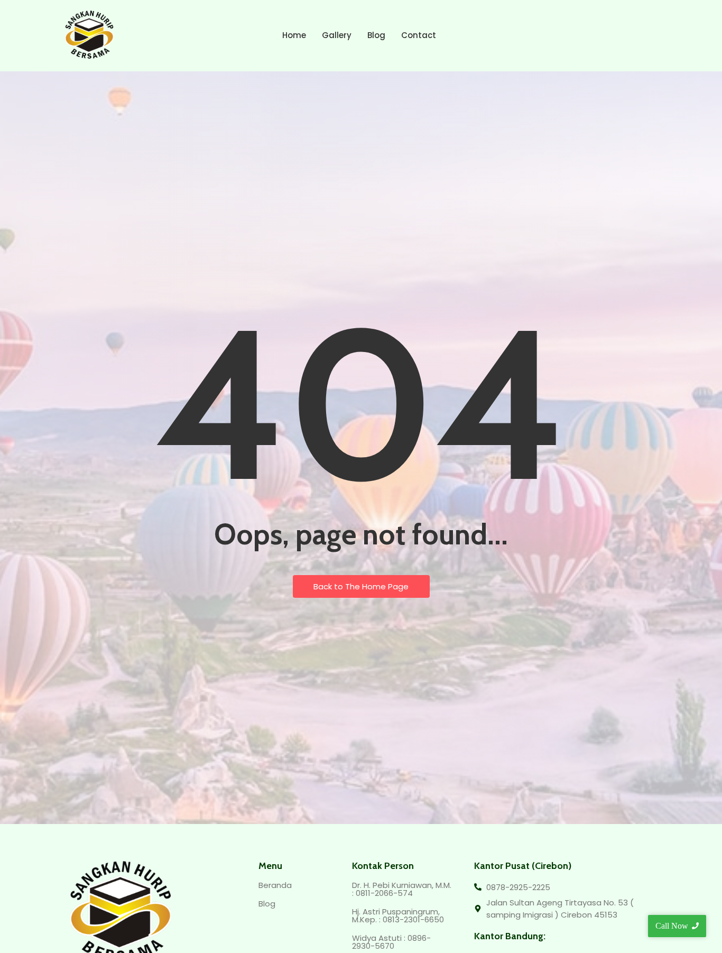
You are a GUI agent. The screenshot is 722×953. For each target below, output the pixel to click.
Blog (376, 35)
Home (294, 35)
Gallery (336, 35)
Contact (418, 35)
